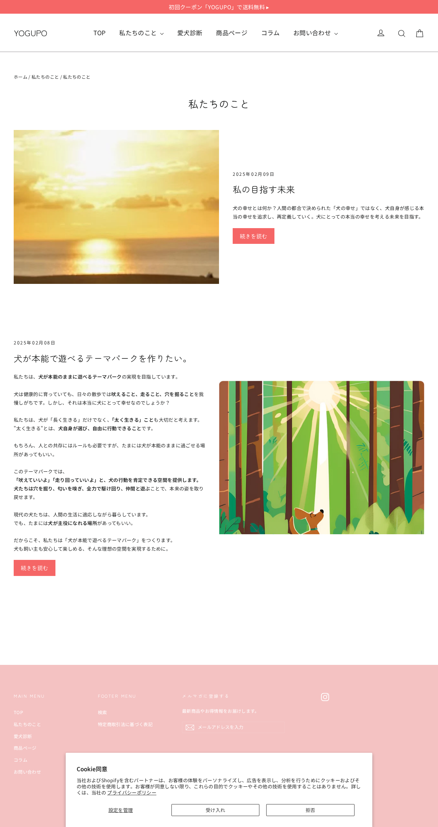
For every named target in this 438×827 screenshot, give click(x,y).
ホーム (20, 77)
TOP (99, 32)
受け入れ (215, 809)
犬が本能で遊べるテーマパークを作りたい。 (103, 358)
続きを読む (253, 236)
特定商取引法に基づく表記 (125, 724)
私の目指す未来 (264, 189)
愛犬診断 (189, 32)
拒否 (310, 809)
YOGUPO (30, 32)
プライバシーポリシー (131, 792)
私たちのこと (138, 32)
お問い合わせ (312, 32)
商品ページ (231, 32)
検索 (102, 712)
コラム (270, 32)
